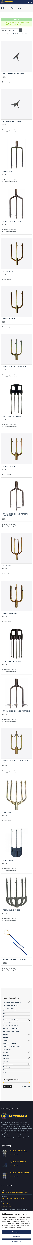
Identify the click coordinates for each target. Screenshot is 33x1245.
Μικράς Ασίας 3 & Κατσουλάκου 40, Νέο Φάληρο (14, 1192)
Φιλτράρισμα (7, 1086)
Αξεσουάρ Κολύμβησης (10, 1005)
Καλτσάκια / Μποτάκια (11, 1028)
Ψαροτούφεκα (8, 1064)
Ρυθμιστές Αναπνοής (10, 1043)
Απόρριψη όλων (16, 1241)
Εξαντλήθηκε (7, 82)
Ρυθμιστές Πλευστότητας (12, 1046)
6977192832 (20, 1198)
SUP (4, 1073)
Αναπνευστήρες (8, 1008)
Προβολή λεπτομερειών (10, 131)
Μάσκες (5, 1034)
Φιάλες (5, 1061)
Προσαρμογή (16, 1236)
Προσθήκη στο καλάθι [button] (10, 130)
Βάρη (4, 1014)
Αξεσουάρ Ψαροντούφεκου (12, 1002)
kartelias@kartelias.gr (7, 1206)
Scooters (6, 1070)
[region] (16, 1228)
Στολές (5, 1052)
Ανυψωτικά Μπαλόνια (10, 1011)
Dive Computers (8, 1067)
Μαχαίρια (6, 1037)
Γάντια (5, 1017)
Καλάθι (16, 20)
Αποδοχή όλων (16, 1232)
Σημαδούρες (7, 1049)
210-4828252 (12, 1198)
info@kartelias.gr (5, 1204)
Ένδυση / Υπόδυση (9, 1022)
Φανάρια (6, 1058)
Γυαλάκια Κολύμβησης (10, 1020)
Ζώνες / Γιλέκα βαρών (10, 1025)
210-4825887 (4, 1198)
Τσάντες (6, 1055)
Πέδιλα (5, 1040)
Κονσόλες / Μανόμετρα (11, 1031)
